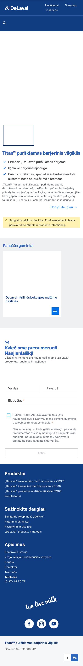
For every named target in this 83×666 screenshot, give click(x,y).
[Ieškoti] (4, 23)
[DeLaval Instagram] (41, 623)
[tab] (18, 135)
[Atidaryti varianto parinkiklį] (55, 311)
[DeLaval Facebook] (29, 623)
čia (56, 441)
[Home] (16, 8)
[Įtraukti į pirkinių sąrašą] (74, 657)
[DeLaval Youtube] (54, 623)
